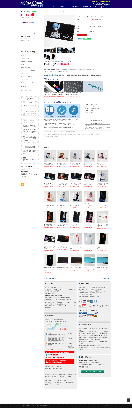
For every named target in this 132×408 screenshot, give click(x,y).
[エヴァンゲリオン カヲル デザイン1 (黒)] (76, 217)
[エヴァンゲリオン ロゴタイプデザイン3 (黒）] (102, 260)
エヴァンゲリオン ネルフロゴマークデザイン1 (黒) (102, 247)
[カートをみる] (105, 8)
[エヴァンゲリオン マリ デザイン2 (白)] (102, 156)
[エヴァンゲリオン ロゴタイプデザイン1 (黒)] (63, 260)
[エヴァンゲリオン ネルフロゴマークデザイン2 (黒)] (50, 260)
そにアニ (23, 73)
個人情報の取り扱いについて (29, 405)
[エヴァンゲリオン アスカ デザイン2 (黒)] (63, 176)
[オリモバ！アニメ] (33, 6)
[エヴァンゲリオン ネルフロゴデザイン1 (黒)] (63, 238)
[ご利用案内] (64, 8)
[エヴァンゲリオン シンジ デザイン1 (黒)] (102, 196)
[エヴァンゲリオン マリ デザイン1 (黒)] (89, 217)
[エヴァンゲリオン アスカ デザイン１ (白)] (50, 196)
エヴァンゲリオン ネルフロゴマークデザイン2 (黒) (49, 269)
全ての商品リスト (27, 90)
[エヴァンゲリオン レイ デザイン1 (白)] (63, 196)
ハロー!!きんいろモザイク (27, 79)
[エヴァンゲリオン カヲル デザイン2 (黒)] (76, 176)
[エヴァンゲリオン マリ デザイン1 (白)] (89, 196)
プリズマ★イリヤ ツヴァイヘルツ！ (29, 82)
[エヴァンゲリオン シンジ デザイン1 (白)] (102, 176)
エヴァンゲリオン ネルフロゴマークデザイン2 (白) (89, 247)
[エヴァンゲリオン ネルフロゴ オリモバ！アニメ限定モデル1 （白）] (102, 217)
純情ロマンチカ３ (25, 64)
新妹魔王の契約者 (25, 67)
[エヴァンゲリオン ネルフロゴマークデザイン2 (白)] (89, 238)
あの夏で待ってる (25, 56)
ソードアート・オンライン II (28, 70)
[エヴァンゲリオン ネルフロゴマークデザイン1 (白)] (76, 238)
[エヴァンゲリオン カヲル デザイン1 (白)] (76, 196)
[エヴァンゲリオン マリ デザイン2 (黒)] (89, 176)
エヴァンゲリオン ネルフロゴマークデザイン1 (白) (76, 247)
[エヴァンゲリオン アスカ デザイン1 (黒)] (50, 217)
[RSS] (22, 185)
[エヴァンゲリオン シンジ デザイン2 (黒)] (50, 176)
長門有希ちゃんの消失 (26, 76)
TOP (45, 11)
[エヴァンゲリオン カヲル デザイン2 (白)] (89, 156)
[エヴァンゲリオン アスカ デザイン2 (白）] (63, 156)
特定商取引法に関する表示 (61, 71)
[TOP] (55, 8)
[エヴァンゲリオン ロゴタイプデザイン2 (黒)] (76, 260)
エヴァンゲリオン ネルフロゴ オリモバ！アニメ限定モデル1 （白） (102, 225)
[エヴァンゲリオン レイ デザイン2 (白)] (76, 156)
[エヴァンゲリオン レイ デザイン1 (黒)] (63, 217)
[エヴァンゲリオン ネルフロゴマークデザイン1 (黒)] (102, 238)
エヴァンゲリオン (51, 11)
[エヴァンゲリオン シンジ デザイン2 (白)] (50, 156)
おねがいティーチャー (26, 61)
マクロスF (23, 86)
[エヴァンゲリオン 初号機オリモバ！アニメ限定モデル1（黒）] (50, 238)
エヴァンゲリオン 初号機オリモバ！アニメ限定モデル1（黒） (49, 247)
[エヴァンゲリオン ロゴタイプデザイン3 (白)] (89, 260)
